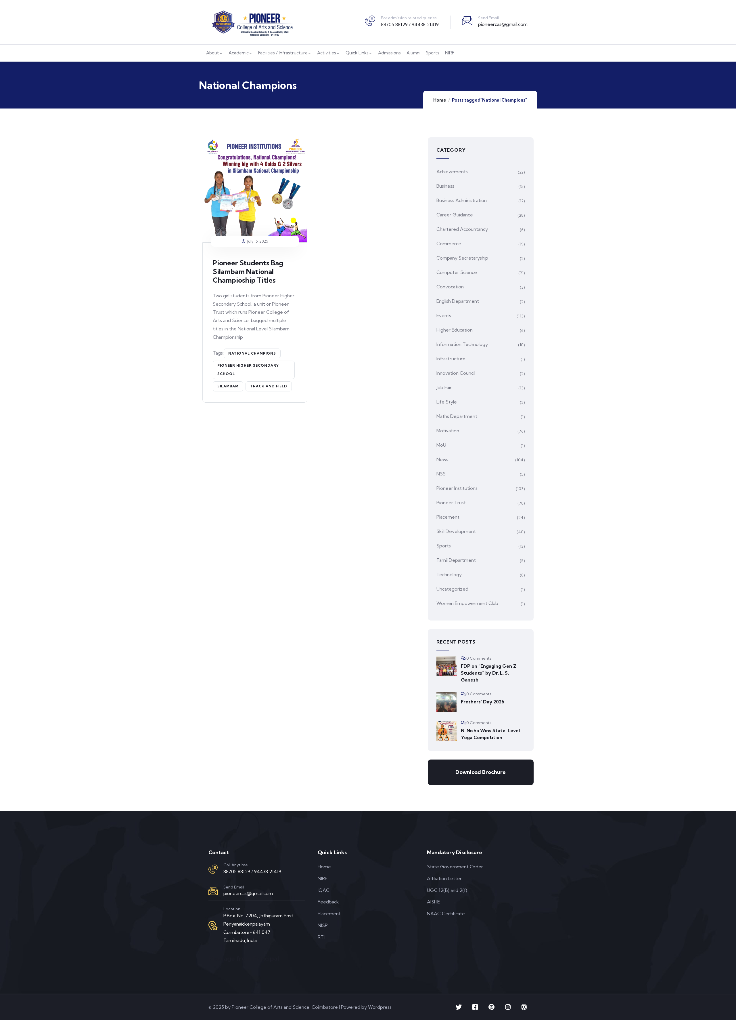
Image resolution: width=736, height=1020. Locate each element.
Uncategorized (452, 589)
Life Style (446, 402)
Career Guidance (454, 215)
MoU (441, 445)
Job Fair (444, 387)
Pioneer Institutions (457, 488)
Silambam (228, 386)
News (442, 459)
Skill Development (456, 531)
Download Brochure (480, 772)
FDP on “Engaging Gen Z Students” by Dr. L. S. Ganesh (488, 673)
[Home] (252, 22)
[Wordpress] (524, 1007)
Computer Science (456, 272)
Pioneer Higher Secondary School (248, 369)
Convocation (450, 287)
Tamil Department (456, 560)
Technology (449, 574)
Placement (447, 517)
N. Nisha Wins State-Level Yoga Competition (490, 734)
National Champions (252, 353)
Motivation (447, 430)
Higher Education (454, 330)
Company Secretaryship (462, 258)
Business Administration (461, 200)
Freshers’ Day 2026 (482, 702)
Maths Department (456, 416)
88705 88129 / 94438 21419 (410, 24)
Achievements (452, 171)
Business (445, 186)
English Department (457, 301)
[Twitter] (458, 1007)
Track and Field (268, 386)
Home (439, 100)
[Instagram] (508, 1007)
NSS (441, 474)
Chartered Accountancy (462, 229)
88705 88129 (236, 871)
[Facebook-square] (475, 1007)
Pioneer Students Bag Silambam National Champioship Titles (248, 271)
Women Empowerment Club (467, 603)
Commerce (448, 243)
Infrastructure (450, 358)
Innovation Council (455, 373)
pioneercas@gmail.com (503, 24)
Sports (443, 546)
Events (443, 315)
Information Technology (462, 344)
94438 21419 (267, 871)
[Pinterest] (491, 1007)
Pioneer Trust (451, 502)
